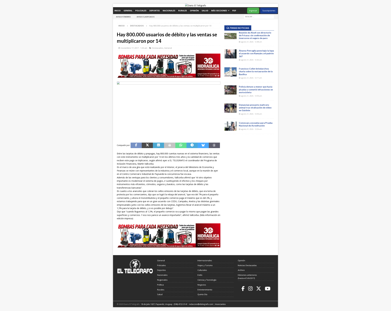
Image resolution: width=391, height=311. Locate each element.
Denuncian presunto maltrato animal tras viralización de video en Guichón (255, 108)
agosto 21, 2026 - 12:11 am (251, 78)
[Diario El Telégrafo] (195, 5)
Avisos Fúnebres (123, 17)
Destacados (157, 48)
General (128, 10)
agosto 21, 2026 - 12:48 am (251, 42)
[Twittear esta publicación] (147, 145)
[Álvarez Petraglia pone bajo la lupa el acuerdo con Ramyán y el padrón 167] (230, 53)
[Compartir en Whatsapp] (180, 145)
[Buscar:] (259, 16)
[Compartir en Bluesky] (203, 145)
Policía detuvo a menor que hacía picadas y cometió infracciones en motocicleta (256, 89)
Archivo (241, 270)
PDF (234, 10)
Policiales (140, 10)
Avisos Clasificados (145, 17)
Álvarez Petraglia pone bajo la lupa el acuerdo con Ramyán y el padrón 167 (256, 53)
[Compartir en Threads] (214, 145)
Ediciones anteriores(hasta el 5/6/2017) (247, 277)
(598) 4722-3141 (181, 304)
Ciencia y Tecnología (206, 279)
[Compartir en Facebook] (136, 145)
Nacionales (169, 10)
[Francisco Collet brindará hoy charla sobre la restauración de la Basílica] (230, 71)
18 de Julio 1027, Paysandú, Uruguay (156, 304)
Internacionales (204, 260)
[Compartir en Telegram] (192, 145)
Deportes (154, 10)
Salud (205, 10)
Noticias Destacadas (247, 265)
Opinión (194, 10)
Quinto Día (202, 294)
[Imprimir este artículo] (169, 145)
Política (160, 284)
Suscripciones (268, 10)
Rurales (182, 10)
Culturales (202, 270)
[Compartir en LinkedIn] (158, 145)
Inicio (117, 10)
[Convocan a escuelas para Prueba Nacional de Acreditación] (230, 126)
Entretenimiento (204, 289)
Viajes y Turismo (205, 265)
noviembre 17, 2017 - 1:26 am (134, 48)
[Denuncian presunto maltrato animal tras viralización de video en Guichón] (230, 108)
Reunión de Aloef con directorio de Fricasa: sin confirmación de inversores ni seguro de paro (255, 35)
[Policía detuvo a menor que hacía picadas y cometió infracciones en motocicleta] (230, 90)
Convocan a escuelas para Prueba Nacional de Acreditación (255, 124)
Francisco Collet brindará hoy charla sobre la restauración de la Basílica (256, 71)
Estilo (199, 275)
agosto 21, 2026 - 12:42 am (251, 60)
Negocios (201, 284)
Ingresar (253, 10)
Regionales (162, 279)
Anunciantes (220, 304)
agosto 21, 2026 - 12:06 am (251, 96)
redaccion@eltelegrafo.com (201, 304)
